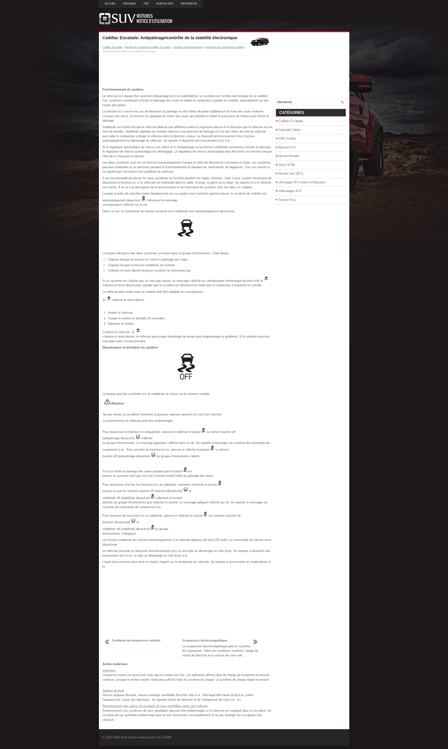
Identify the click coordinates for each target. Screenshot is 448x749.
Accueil (110, 3)
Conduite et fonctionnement (188, 47)
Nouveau (129, 3)
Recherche (189, 3)
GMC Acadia (287, 138)
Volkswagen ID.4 (290, 191)
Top (146, 3)
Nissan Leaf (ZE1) (291, 173)
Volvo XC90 (286, 165)
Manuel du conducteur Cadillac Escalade (148, 47)
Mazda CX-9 (287, 147)
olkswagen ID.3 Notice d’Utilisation (302, 182)
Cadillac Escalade (112, 47)
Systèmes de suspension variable (225, 47)
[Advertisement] (187, 71)
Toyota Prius (287, 200)
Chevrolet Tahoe (290, 130)
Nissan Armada (289, 156)
